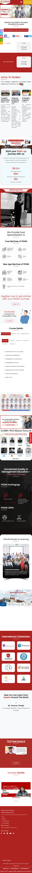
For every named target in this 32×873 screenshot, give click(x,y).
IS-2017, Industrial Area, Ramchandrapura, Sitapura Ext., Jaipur (14, 814)
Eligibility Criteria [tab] (25, 333)
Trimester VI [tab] (12, 344)
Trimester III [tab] (19, 340)
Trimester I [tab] (5, 340)
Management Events (9, 604)
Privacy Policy (6, 860)
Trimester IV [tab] (26, 340)
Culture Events (3, 604)
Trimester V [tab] (5, 344)
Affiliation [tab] (13, 333)
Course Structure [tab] (6, 333)
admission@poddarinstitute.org (9, 827)
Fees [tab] (18, 333)
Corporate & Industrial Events (29, 604)
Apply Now (5, 868)
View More (16, 763)
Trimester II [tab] (12, 340)
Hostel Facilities (22, 604)
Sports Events (16, 604)
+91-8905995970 (24, 868)
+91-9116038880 (14, 868)
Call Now (10, 321)
